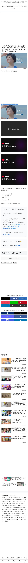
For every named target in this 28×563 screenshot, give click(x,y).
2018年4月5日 (18, 245)
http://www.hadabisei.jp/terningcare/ (9, 104)
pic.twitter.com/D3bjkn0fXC (9, 228)
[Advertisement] (14, 28)
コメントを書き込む (14, 258)
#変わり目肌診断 (16, 224)
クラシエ (4, 71)
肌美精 (15, 71)
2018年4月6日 (6, 234)
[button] (14, 305)
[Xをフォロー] (20, 313)
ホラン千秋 (10, 71)
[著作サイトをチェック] (7, 313)
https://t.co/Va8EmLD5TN (13, 226)
